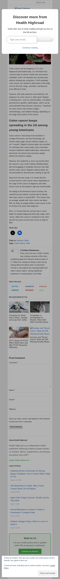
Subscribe (45, 39)
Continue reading (30, 48)
